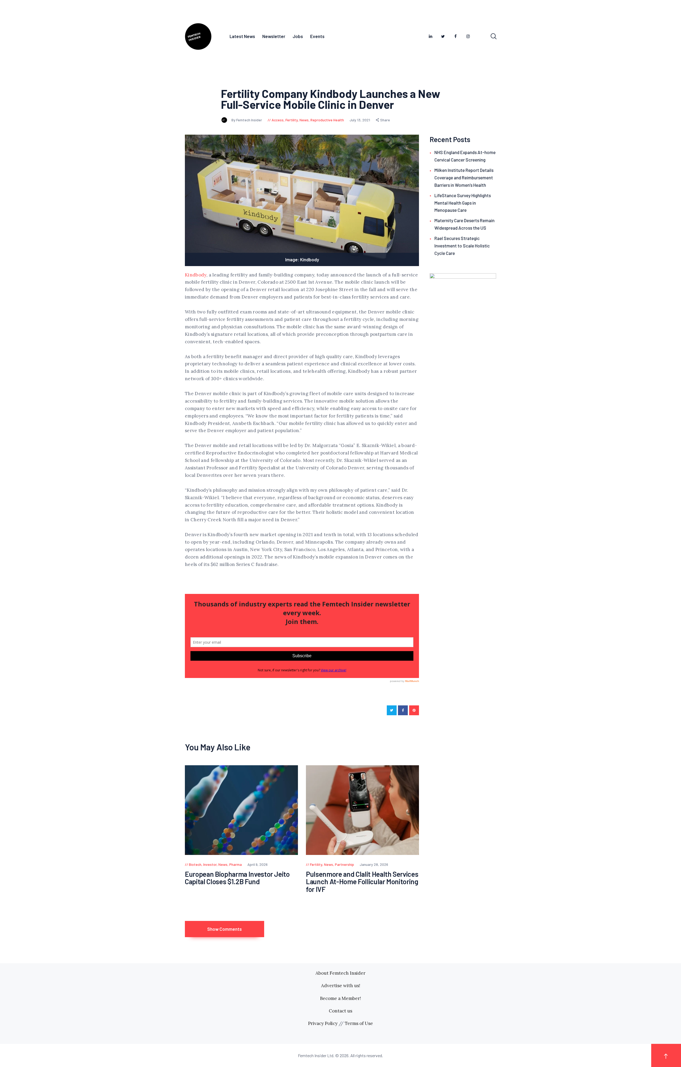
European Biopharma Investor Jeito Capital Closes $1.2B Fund (237, 878)
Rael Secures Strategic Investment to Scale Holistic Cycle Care (462, 245)
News (304, 120)
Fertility (291, 120)
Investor (210, 864)
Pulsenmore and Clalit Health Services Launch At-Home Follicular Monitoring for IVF (362, 881)
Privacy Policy (323, 1023)
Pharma (235, 864)
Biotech (195, 864)
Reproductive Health (327, 120)
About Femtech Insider (340, 973)
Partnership (344, 864)
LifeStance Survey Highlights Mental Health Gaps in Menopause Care (462, 203)
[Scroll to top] (666, 1055)
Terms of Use (359, 1023)
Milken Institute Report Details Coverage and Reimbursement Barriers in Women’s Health (463, 177)
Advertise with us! (340, 986)
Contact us (340, 1011)
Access (278, 120)
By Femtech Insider (247, 120)
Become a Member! (340, 998)
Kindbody (195, 275)
